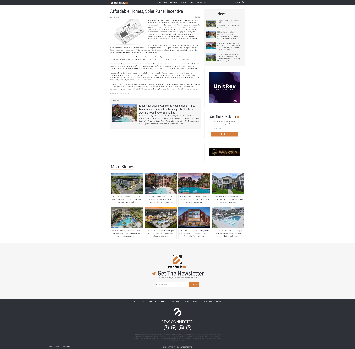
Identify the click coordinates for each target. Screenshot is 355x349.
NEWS (134, 302)
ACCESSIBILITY (66, 347)
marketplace (201, 2)
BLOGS (143, 302)
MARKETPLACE (176, 302)
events (191, 2)
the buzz (183, 2)
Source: (119, 93)
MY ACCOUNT (208, 302)
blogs (165, 2)
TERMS (51, 347)
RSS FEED (219, 302)
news (159, 2)
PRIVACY (57, 347)
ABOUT (187, 302)
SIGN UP (194, 284)
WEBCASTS (152, 302)
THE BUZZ (163, 302)
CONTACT (196, 302)
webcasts (173, 2)
